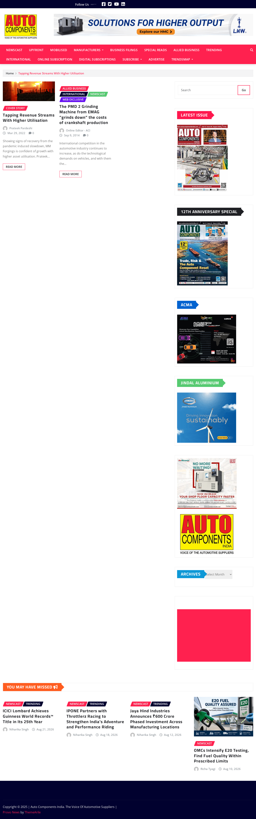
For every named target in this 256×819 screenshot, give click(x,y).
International (18, 59)
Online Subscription (55, 59)
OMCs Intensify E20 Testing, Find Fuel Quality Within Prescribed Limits (221, 755)
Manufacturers (87, 50)
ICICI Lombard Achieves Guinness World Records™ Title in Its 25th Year (28, 716)
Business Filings (124, 50)
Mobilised (58, 50)
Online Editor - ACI (78, 130)
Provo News (11, 812)
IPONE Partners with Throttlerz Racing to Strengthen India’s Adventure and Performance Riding (95, 719)
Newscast (14, 50)
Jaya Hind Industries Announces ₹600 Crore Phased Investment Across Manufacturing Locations (156, 719)
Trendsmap (181, 59)
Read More (14, 167)
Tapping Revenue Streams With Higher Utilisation (51, 73)
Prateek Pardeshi (20, 128)
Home (10, 73)
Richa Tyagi (208, 769)
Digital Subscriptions (97, 59)
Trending (214, 50)
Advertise (157, 59)
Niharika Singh (19, 729)
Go (244, 90)
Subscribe (131, 59)
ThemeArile (33, 812)
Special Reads (155, 50)
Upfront (36, 50)
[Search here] (251, 50)
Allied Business (186, 50)
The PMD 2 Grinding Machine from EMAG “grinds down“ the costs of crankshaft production (83, 114)
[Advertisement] (215, 635)
